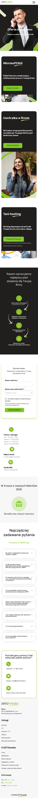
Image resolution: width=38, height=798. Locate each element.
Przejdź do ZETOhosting (13, 239)
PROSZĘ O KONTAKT (14, 410)
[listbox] (19, 393)
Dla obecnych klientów (8, 741)
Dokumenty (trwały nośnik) (10, 765)
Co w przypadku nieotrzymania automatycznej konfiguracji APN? (17, 591)
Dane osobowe (6, 759)
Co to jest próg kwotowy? (14, 626)
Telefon (3, 734)
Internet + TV (5, 731)
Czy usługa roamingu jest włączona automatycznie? (18, 615)
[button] (19, 554)
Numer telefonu (11, 380)
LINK (17, 405)
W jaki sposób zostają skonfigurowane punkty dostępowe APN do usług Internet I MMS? (18, 566)
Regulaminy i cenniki (7, 762)
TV (2, 728)
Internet (4, 725)
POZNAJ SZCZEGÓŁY (12, 88)
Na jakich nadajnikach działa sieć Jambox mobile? (17, 553)
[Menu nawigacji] (34, 2)
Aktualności (5, 756)
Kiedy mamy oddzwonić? (15, 389)
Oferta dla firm (6, 738)
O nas (3, 752)
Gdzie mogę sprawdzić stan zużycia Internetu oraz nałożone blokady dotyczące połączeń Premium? (18, 603)
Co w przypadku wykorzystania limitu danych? (16, 637)
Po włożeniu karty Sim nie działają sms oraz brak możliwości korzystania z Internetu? (18, 579)
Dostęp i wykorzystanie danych (11, 768)
